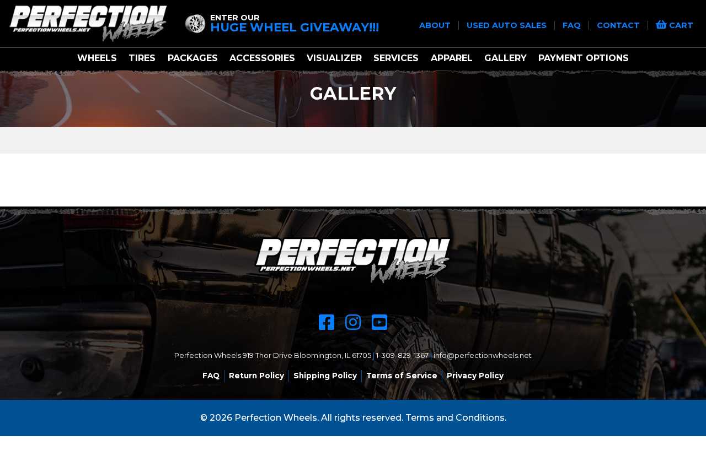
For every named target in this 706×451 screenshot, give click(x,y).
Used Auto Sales (508, 25)
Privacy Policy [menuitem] (475, 375)
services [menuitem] (396, 58)
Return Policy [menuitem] (256, 375)
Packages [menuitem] (193, 58)
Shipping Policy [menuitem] (325, 375)
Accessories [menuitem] (262, 58)
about (436, 25)
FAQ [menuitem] (211, 375)
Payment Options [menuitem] (583, 58)
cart (680, 25)
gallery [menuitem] (505, 58)
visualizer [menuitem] (334, 58)
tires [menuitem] (142, 58)
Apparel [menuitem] (452, 58)
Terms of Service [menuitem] (401, 375)
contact (619, 25)
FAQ (573, 25)
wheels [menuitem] (97, 58)
